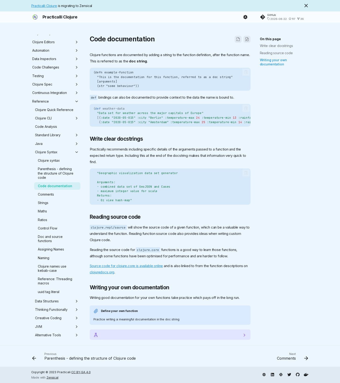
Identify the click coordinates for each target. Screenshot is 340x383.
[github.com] (297, 374)
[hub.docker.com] (306, 374)
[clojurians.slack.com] (281, 374)
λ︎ (159, 39)
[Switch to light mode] (245, 17)
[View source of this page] (238, 39)
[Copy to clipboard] (246, 72)
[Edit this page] (247, 39)
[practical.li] (264, 374)
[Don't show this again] (306, 5)
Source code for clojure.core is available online (126, 266)
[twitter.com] (289, 374)
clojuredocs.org (102, 272)
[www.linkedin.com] (272, 374)
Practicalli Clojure (44, 6)
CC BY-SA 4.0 (80, 372)
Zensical (52, 377)
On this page (270, 39)
